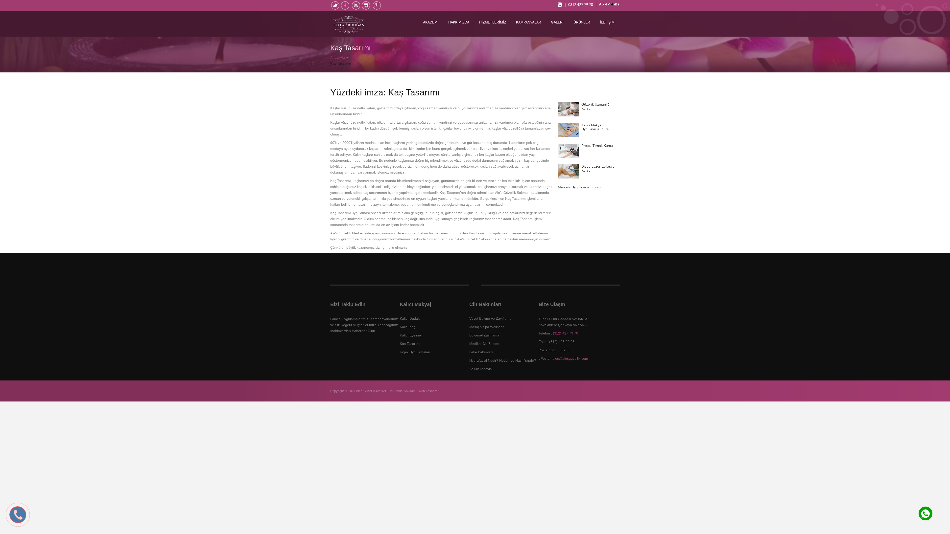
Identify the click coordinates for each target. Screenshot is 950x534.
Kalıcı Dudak (410, 318)
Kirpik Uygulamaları (415, 352)
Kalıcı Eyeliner (411, 335)
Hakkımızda (458, 22)
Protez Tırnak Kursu (597, 146)
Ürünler (581, 22)
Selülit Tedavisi (480, 369)
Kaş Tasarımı (410, 344)
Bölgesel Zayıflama (484, 335)
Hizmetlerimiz (492, 22)
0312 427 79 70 (580, 5)
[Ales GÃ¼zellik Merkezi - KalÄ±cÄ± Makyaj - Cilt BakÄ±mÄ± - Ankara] (359, 25)
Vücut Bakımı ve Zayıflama (490, 318)
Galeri (557, 22)
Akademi (430, 22)
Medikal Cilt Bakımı (484, 344)
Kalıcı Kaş (407, 327)
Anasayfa (337, 57)
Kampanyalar (528, 22)
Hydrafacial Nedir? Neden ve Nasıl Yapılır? (502, 360)
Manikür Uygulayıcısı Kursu (579, 187)
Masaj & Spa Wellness (486, 327)
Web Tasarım (427, 391)
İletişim (607, 22)
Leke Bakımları (481, 352)
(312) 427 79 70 (565, 333)
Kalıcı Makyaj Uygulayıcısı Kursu (596, 127)
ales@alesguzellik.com (570, 358)
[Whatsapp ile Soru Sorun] (925, 519)
